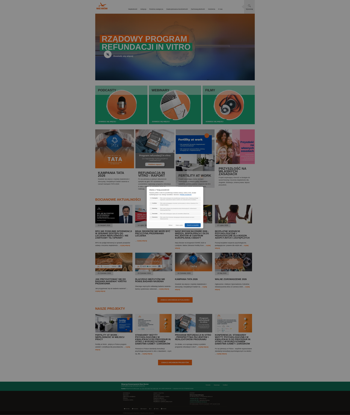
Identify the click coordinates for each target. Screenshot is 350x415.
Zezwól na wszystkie (193, 225)
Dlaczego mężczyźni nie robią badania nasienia (150, 280)
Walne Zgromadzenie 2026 (231, 279)
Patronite (208, 385)
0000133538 (195, 404)
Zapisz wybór (179, 225)
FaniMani (225, 385)
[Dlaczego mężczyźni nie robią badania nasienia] (153, 271)
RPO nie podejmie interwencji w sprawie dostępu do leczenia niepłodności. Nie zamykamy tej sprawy (113, 234)
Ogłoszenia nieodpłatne (129, 396)
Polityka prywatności (186, 194)
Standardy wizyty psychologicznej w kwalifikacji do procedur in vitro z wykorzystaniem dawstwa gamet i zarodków (153, 339)
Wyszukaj (249, 9)
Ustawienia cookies (128, 400)
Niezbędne (155, 198)
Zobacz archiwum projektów (175, 362)
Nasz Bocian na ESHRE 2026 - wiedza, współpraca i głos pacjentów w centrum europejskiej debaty (192, 234)
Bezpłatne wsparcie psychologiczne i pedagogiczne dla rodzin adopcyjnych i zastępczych (232, 234)
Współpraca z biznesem (159, 400)
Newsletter (126, 395)
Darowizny (155, 217)
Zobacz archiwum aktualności (175, 300)
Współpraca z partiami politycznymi (162, 401)
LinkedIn (164, 408)
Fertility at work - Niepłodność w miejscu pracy (109, 337)
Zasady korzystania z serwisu (161, 396)
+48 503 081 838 (194, 400)
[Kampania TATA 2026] (193, 271)
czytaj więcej (125, 245)
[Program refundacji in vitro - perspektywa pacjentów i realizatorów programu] (193, 332)
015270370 (206, 404)
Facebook (136, 408)
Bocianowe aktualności (118, 199)
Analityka (154, 203)
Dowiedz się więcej (123, 56)
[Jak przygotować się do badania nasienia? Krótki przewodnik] (113, 271)
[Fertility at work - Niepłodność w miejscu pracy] (113, 332)
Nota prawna (156, 395)
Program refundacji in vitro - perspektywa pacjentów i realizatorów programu (193, 337)
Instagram (144, 408)
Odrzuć (170, 225)
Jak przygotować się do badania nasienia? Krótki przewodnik (111, 281)
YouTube (128, 408)
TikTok (157, 408)
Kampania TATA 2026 (186, 279)
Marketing (154, 208)
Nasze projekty (110, 308)
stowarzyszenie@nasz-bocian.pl (198, 402)
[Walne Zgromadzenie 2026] (233, 271)
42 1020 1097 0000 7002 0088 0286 (149, 388)
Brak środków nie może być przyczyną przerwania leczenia (152, 233)
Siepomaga (217, 385)
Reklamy (125, 398)
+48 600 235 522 (194, 398)
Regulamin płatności (158, 398)
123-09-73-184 (216, 404)
